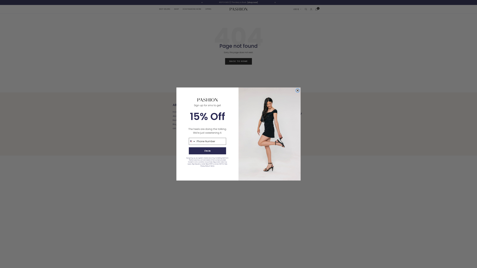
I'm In (207, 150)
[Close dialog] (298, 90)
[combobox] (192, 141)
